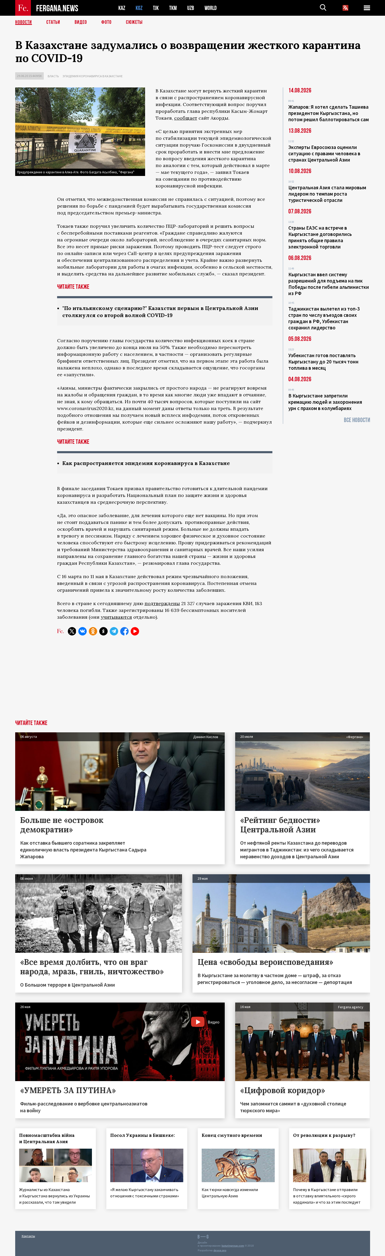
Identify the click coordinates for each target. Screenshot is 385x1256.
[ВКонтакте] (82, 631)
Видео (81, 22)
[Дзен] (103, 631)
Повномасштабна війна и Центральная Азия (47, 1138)
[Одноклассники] (93, 631)
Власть (53, 76)
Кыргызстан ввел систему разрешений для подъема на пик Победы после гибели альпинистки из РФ (328, 283)
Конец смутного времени (232, 1135)
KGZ (139, 8)
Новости (23, 22)
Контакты (28, 1236)
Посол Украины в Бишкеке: (142, 1135)
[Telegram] (114, 631)
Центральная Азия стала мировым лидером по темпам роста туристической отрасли (327, 193)
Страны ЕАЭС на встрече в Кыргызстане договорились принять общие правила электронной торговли (320, 237)
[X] (72, 631)
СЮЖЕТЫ (134, 22)
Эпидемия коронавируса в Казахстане (93, 76)
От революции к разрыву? (324, 1135)
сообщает (185, 118)
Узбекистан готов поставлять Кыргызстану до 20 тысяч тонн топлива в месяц (323, 361)
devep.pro (219, 1250)
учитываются (116, 617)
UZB (190, 8)
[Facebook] (124, 631)
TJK (156, 8)
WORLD (211, 8)
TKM (173, 8)
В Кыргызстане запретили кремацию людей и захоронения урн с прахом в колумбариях (325, 401)
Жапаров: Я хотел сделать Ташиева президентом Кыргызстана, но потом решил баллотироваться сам (328, 113)
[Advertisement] (192, 680)
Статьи (53, 22)
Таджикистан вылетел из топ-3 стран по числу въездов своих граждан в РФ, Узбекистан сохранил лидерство (324, 318)
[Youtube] (135, 631)
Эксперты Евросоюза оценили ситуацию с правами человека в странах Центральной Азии (324, 153)
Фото (106, 22)
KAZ (121, 8)
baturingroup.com (233, 1245)
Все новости (357, 420)
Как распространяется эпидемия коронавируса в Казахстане (146, 463)
